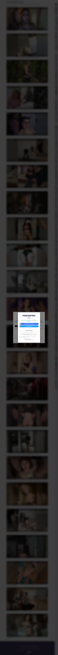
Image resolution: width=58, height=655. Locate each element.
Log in (32, 339)
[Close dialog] (39, 313)
